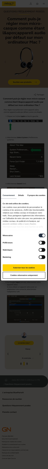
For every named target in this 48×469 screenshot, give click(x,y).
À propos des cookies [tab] (36, 195)
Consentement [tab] (9, 195)
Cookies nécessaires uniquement (24, 275)
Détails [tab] (21, 195)
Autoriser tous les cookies (24, 268)
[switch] (42, 242)
